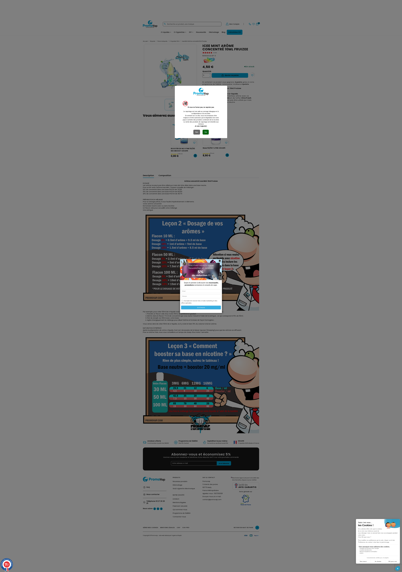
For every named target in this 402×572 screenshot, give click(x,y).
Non (196, 132)
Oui (205, 132)
